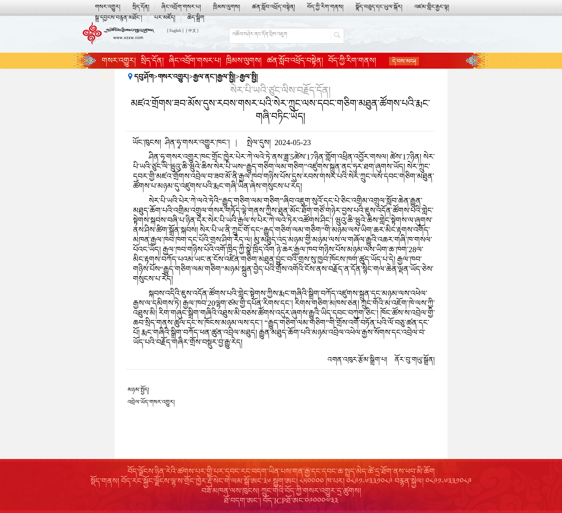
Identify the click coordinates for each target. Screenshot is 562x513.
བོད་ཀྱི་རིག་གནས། (325, 7)
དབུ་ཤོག (144, 77)
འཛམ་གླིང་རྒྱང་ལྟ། (431, 7)
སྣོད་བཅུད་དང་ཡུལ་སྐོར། (378, 7)
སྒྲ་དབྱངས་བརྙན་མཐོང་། (118, 17)
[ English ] (175, 30)
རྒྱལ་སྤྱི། (249, 77)
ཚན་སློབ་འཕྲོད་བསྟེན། (273, 7)
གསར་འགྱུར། (107, 7)
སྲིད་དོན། (140, 7)
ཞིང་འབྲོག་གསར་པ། (181, 7)
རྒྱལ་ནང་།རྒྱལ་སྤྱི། (214, 77)
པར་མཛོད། (164, 17)
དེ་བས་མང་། (404, 61)
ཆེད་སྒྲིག (195, 17)
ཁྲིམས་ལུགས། (226, 7)
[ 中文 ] (192, 30)
